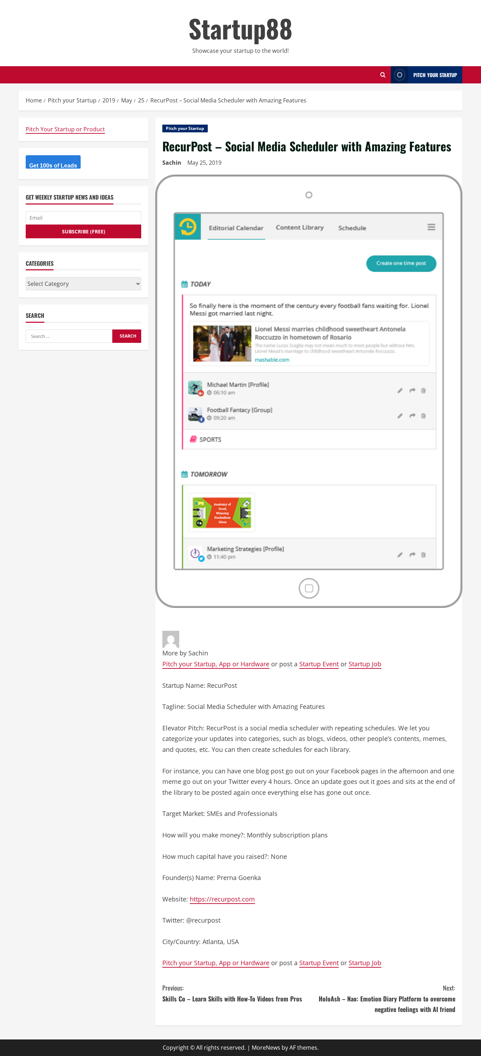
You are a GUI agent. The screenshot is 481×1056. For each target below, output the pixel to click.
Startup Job (365, 664)
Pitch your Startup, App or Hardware (215, 664)
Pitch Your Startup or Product (65, 129)
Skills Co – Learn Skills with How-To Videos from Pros (232, 993)
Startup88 (240, 28)
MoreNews (266, 1047)
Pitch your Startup (185, 128)
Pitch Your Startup (435, 74)
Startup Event (319, 664)
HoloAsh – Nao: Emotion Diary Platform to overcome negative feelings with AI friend (387, 998)
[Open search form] (383, 75)
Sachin (171, 162)
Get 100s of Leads (53, 166)
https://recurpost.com (222, 899)
